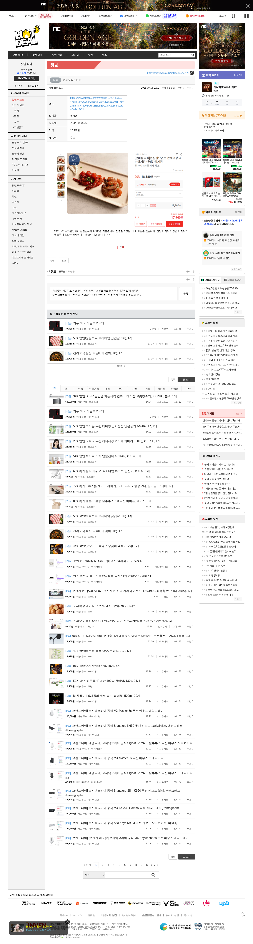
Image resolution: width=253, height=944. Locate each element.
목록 (52, 260)
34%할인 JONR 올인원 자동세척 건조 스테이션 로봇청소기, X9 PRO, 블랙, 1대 (121, 396)
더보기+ (238, 75)
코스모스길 (162, 402)
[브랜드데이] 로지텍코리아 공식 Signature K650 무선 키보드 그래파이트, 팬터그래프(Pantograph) (123, 728)
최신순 (71, 271)
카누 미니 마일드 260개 (84, 323)
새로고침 (190, 271)
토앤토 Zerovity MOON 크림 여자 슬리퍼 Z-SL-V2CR (103, 561)
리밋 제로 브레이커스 (23, 246)
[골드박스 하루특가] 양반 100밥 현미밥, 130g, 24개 (102, 680)
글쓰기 (186, 379)
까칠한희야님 (56, 88)
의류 (147, 388)
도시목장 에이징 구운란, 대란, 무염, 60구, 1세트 (100, 605)
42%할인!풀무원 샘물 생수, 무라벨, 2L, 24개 (98, 650)
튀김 (166, 596)
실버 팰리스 (18, 241)
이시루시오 (162, 671)
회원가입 (18, 86)
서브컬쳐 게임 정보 (22, 224)
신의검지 (162, 626)
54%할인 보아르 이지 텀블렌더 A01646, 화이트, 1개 (103, 456)
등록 (185, 293)
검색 (153, 875)
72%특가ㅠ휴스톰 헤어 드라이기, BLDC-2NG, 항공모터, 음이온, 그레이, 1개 (119, 486)
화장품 (161, 388)
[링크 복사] (192, 73)
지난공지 (17, 127)
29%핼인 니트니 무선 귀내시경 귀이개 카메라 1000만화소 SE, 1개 (112, 441)
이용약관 (91, 915)
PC (121, 388)
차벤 (14, 196)
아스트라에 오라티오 (22, 257)
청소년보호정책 (129, 915)
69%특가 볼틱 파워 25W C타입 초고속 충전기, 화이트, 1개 (107, 471)
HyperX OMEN (19, 230)
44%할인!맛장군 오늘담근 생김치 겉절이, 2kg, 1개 (102, 546)
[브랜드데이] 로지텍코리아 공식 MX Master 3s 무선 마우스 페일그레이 (114, 710)
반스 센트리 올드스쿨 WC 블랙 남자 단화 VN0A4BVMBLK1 (108, 575)
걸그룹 (15, 202)
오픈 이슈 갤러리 (20, 142)
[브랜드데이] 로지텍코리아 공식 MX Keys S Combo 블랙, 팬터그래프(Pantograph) (122, 808)
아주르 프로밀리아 (21, 252)
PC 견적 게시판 (20, 164)
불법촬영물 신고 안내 (151, 915)
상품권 (174, 388)
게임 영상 (17, 218)
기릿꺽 (165, 328)
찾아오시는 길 (172, 915)
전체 (53, 387)
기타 (188, 388)
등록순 (62, 271)
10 (147, 865)
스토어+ (238, 115)
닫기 (67, 921)
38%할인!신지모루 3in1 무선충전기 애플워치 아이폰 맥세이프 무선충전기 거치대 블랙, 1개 (128, 635)
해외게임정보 (19, 213)
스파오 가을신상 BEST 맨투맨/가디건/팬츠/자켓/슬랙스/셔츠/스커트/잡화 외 (118, 620)
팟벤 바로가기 (19, 185)
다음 (153, 865)
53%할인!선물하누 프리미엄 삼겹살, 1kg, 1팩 (98, 338)
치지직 (15, 191)
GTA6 (15, 263)
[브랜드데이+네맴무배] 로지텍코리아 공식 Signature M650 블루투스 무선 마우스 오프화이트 (129, 743)
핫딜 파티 (26, 63)
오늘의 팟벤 (18, 153)
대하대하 (163, 343)
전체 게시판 (18, 105)
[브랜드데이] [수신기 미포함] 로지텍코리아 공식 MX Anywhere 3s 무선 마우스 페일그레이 (127, 838)
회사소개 (64, 915)
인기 (67, 388)
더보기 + (121, 366)
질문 (15, 122)
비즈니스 (77, 915)
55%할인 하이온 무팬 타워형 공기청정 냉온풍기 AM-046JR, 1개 (111, 426)
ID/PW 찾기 (33, 86)
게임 (107, 388)
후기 (15, 110)
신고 (63, 260)
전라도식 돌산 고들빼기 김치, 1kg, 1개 (94, 353)
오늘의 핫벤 (18, 148)
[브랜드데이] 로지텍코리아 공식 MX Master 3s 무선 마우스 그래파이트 (114, 758)
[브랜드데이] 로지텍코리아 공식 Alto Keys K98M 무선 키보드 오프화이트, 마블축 (121, 823)
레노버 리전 (18, 235)
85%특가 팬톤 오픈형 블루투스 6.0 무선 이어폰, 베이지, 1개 (108, 501)
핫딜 (54, 65)
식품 (80, 388)
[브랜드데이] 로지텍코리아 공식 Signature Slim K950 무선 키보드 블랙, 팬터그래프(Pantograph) (122, 793)
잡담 (15, 116)
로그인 (222, 15)
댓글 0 (190, 88)
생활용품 (94, 388)
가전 (134, 388)
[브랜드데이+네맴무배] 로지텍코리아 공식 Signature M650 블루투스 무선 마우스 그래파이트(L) (129, 775)
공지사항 (188, 915)
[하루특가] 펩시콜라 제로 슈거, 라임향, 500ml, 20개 (102, 695)
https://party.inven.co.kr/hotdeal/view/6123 (168, 73)
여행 (14, 207)
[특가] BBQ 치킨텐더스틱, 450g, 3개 (92, 665)
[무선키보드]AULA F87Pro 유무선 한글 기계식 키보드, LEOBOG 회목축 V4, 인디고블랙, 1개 (128, 590)
